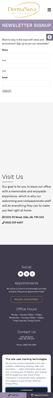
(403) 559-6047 (14, 222)
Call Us (14, 395)
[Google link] (26, 274)
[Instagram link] (32, 274)
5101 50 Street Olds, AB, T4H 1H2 (26, 338)
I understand (26, 390)
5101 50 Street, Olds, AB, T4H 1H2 (24, 217)
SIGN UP (6, 91)
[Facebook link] (20, 274)
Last (4, 71)
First (4, 60)
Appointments (41, 395)
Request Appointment (26, 299)
